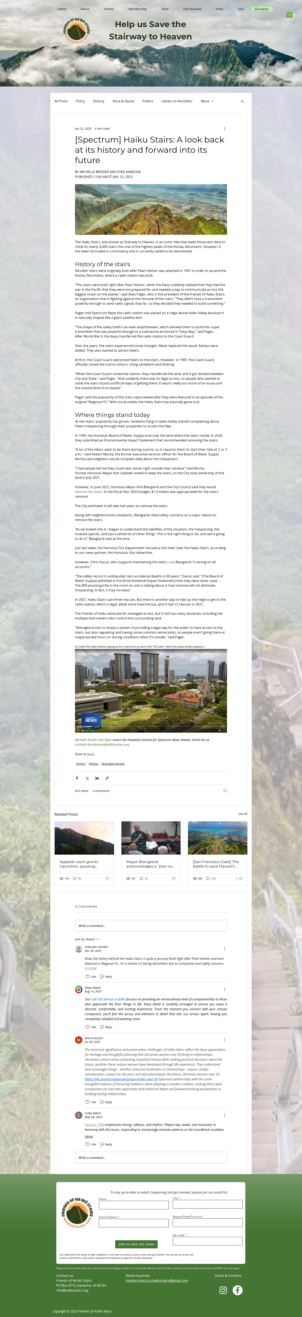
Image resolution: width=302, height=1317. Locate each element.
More (205, 101)
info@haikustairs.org (72, 1290)
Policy (80, 101)
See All (243, 814)
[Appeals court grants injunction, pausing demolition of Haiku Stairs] (84, 838)
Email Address (108, 1217)
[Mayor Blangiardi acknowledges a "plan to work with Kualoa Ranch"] (151, 838)
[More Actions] (224, 948)
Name (103, 1198)
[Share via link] (107, 778)
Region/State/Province (187, 1216)
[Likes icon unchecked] (87, 976)
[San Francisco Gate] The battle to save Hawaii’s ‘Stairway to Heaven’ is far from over (217, 864)
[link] (289, 13)
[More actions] (224, 128)
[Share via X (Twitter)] (87, 778)
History (98, 101)
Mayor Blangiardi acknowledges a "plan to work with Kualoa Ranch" (149, 864)
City (175, 1198)
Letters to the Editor (177, 101)
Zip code (178, 1235)
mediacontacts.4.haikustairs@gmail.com (157, 1280)
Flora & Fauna (123, 101)
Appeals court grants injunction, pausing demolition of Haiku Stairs (84, 864)
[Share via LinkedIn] (97, 778)
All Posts (61, 101)
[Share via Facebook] (77, 778)
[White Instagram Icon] (223, 1290)
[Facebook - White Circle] (238, 1290)
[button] (242, 101)
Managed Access (113, 764)
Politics (147, 101)
